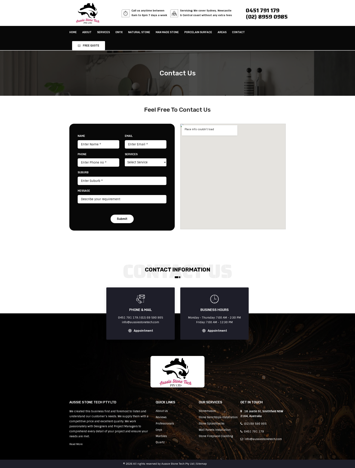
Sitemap (201, 463)
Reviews (161, 417)
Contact (238, 32)
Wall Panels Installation (215, 430)
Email (129, 136)
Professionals (165, 423)
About (87, 32)
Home (73, 32)
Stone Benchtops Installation (218, 417)
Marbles (161, 436)
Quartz (160, 442)
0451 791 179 (262, 10)
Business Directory (219, 463)
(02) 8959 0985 (267, 16)
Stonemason (207, 411)
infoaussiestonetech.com (262, 439)
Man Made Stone (167, 32)
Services (103, 32)
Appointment (143, 330)
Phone (82, 154)
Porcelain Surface (198, 32)
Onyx (119, 32)
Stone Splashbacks (211, 423)
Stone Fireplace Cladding (216, 436)
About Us (162, 411)
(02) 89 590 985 (255, 424)
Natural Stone (139, 32)
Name (81, 136)
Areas (222, 32)
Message (84, 190)
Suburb (83, 172)
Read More (76, 444)
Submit (122, 219)
